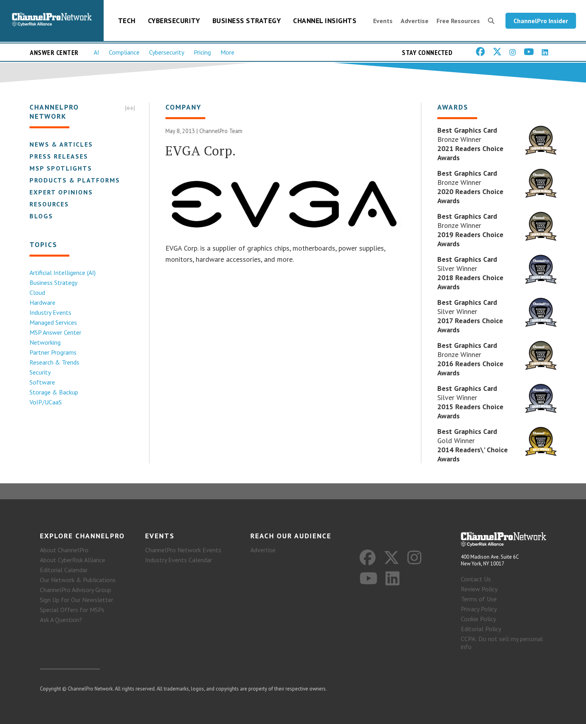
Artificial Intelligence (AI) (62, 273)
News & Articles (61, 144)
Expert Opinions (61, 192)
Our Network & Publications (78, 580)
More (227, 52)
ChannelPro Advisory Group (75, 590)
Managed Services (53, 322)
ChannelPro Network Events (183, 550)
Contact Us (476, 579)
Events (383, 21)
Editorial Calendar (64, 570)
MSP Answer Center (55, 332)
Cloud (37, 292)
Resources (49, 204)
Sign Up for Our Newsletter (76, 600)
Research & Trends (54, 362)
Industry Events (50, 312)
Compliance (124, 52)
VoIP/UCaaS (45, 402)
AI (96, 52)
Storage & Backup (53, 392)
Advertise (415, 21)
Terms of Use (479, 599)
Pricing (202, 52)
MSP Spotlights (60, 168)
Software (42, 382)
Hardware (42, 302)
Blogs (41, 216)
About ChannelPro (64, 550)
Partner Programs (53, 352)
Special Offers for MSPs (72, 610)
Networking (45, 342)
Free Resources (458, 21)
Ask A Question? (61, 620)
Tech (127, 20)
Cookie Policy (478, 619)
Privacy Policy (479, 609)
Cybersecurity (174, 20)
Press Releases (58, 156)
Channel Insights (324, 20)
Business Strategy (246, 20)
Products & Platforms (74, 180)
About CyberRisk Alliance (72, 560)
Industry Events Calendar (178, 560)
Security (40, 372)
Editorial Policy (481, 629)
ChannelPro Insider (540, 21)
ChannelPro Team (220, 131)
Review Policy (479, 589)
